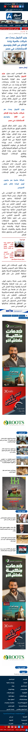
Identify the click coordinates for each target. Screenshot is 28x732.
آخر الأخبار (22, 433)
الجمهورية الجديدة (22, 702)
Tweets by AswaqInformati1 (21, 674)
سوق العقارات (23, 696)
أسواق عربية (11, 699)
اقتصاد (11, 25)
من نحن (11, 717)
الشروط (11, 720)
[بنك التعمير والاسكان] (14, 344)
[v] (14, 311)
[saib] (14, 401)
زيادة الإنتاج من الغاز (7, 315)
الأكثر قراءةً (21, 511)
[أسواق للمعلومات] (14, 423)
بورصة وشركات (23, 699)
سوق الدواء (11, 696)
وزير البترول (22, 315)
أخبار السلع (18, 25)
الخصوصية (24, 720)
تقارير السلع (11, 706)
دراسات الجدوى (10, 709)
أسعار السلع (24, 686)
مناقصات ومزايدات (9, 702)
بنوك (13, 686)
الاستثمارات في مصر (16, 120)
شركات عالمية (18, 112)
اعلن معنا (24, 723)
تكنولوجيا (24, 692)
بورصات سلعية (10, 682)
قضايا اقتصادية (23, 706)
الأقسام (25, 679)
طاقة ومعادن (22, 31)
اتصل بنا (11, 723)
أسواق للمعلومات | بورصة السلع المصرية (14, 713)
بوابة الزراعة (11, 689)
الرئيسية (25, 25)
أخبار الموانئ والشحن (21, 709)
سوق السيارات (10, 692)
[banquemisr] (14, 377)
